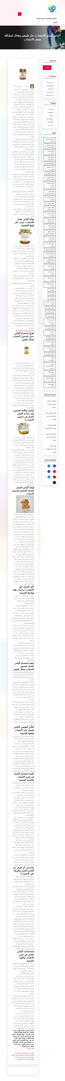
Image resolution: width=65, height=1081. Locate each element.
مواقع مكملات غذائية (50, 373)
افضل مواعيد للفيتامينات (51, 226)
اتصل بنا (51, 109)
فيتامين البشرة (50, 308)
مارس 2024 (49, 95)
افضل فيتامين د (50, 203)
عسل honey (21, 1057)
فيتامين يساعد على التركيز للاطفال (50, 322)
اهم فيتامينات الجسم (50, 267)
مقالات (51, 115)
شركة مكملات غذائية (50, 279)
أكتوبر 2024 (50, 85)
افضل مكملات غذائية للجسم (50, 220)
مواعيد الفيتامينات (51, 359)
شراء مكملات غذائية (50, 273)
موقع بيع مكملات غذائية (50, 379)
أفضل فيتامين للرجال (50, 152)
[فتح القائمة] (19, 14)
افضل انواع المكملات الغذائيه (50, 192)
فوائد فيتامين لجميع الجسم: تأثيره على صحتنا (51, 437)
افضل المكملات (50, 173)
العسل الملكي (30, 1048)
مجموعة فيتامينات (51, 333)
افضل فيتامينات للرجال (50, 198)
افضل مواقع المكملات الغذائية (50, 232)
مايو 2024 (50, 89)
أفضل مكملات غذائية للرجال (50, 158)
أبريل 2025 (50, 82)
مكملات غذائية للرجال (50, 343)
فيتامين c (51, 290)
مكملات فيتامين (50, 354)
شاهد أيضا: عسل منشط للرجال (25, 330)
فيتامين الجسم (50, 312)
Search (47, 67)
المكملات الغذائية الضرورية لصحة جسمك (51, 404)
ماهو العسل (20, 1059)
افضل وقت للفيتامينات (51, 238)
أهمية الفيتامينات (50, 163)
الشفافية (50, 112)
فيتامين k (51, 298)
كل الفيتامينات (50, 328)
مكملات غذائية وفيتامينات (50, 349)
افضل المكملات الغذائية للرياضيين (50, 185)
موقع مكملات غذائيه (50, 385)
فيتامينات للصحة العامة (50, 303)
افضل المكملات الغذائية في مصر (50, 178)
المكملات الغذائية (50, 249)
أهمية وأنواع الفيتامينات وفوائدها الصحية (51, 449)
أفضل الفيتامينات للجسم (50, 140)
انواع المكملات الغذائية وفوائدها (50, 261)
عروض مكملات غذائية (50, 285)
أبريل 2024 (50, 92)
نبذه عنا (51, 125)
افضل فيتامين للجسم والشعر (50, 208)
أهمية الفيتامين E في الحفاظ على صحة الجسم (50, 416)
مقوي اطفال (51, 338)
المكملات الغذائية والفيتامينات (50, 254)
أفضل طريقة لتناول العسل (27, 1053)
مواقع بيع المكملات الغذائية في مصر (50, 366)
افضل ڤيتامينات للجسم (50, 245)
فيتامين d (51, 294)
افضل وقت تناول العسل (21, 1055)
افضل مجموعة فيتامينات (50, 214)
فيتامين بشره (50, 316)
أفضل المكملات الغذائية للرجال (50, 146)
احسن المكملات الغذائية (50, 168)
